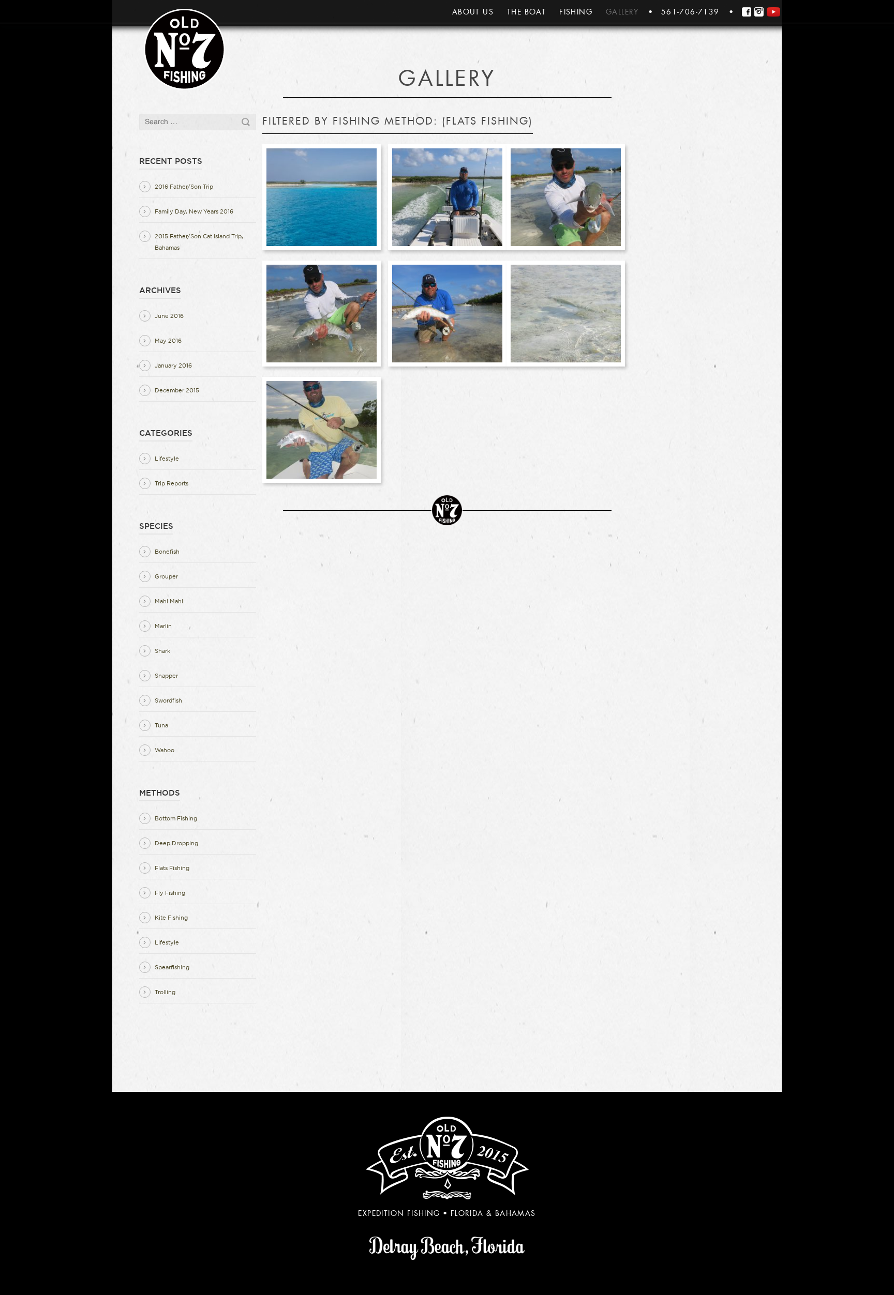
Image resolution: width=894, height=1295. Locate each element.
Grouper (166, 576)
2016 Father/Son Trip (184, 187)
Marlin (163, 626)
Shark (162, 651)
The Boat (526, 12)
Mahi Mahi (169, 601)
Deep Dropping (176, 843)
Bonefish (167, 552)
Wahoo (164, 750)
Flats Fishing (172, 868)
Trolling (165, 992)
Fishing (575, 12)
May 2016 (168, 341)
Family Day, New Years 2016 (194, 211)
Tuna (161, 725)
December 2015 (177, 390)
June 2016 (169, 316)
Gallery (622, 12)
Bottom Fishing (176, 818)
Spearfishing (172, 967)
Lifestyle (167, 458)
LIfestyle (167, 942)
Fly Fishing (170, 893)
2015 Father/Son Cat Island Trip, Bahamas (199, 242)
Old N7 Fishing (184, 49)
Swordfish (168, 700)
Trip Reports (171, 483)
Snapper (166, 676)
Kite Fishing (171, 918)
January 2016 (173, 365)
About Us (473, 12)
